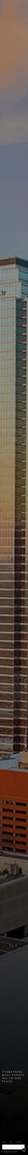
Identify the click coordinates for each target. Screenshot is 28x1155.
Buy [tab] (4, 1142)
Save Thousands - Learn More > (10, 1151)
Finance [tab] (19, 1142)
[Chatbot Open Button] (23, 1150)
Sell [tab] (11, 1142)
